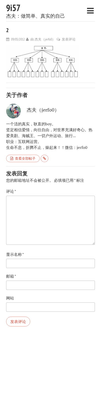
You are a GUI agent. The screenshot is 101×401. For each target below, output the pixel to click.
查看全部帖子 (25, 158)
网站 (10, 298)
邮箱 (11, 276)
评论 (11, 191)
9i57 (13, 7)
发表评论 (69, 39)
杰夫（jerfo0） (45, 39)
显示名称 (15, 254)
